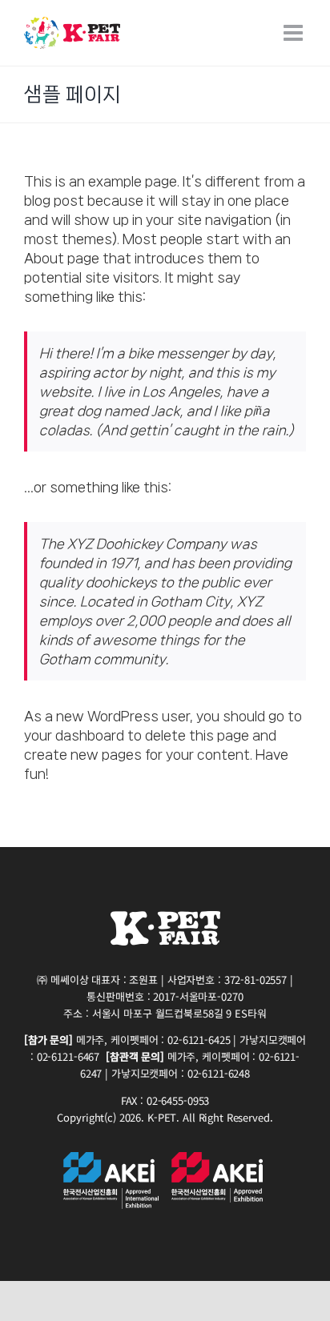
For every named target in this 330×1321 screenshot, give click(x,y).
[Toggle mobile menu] (295, 33)
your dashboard (74, 735)
